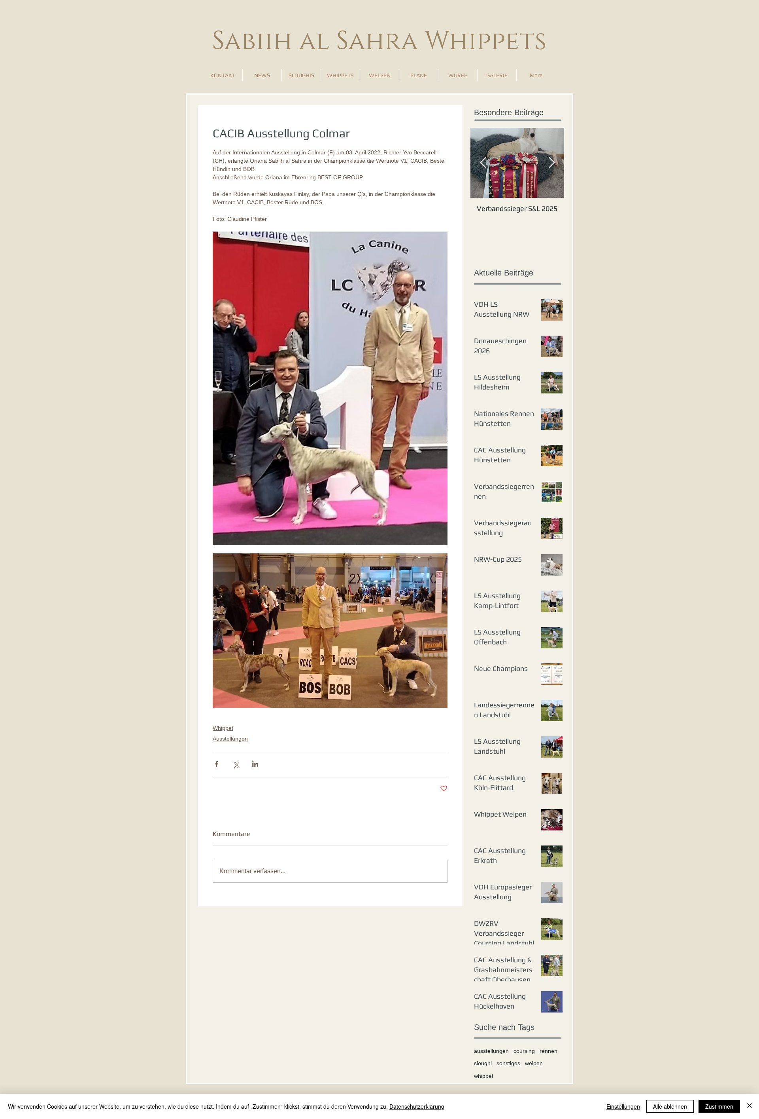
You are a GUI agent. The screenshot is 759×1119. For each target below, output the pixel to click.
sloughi (483, 1063)
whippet (483, 1076)
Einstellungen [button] (623, 1106)
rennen (548, 1051)
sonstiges (508, 1063)
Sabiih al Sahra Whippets (379, 41)
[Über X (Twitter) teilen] (236, 764)
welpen (534, 1063)
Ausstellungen (230, 738)
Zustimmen (719, 1106)
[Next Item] (551, 163)
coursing (524, 1051)
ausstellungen (491, 1051)
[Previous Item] (483, 163)
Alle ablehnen (670, 1106)
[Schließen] (749, 1106)
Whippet (223, 728)
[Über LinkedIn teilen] (255, 764)
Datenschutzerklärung (416, 1106)
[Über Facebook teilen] (216, 764)
